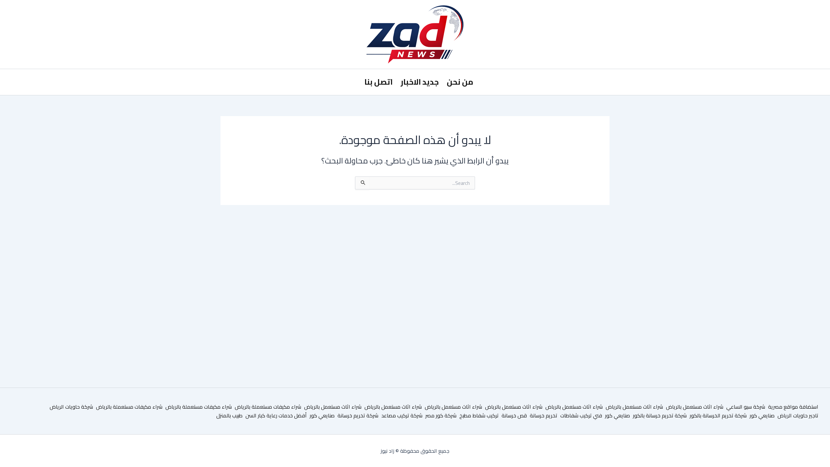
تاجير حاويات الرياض (797, 415)
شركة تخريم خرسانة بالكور (660, 415)
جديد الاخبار (420, 82)
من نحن (460, 82)
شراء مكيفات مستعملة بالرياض (268, 406)
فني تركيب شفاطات (581, 415)
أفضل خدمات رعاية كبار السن (276, 415)
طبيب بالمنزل (229, 415)
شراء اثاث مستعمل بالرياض (694, 406)
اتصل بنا (378, 82)
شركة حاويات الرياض (71, 406)
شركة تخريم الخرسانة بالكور (718, 415)
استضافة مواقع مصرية (793, 406)
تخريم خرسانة (543, 415)
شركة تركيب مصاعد (401, 415)
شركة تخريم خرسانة (358, 415)
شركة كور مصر (440, 415)
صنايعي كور (762, 415)
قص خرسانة (514, 415)
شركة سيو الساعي (745, 406)
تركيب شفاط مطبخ (479, 415)
